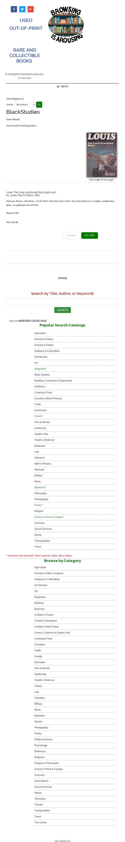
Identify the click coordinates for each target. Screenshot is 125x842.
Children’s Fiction (44, 615)
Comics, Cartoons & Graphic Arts (52, 632)
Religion (39, 511)
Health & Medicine (44, 440)
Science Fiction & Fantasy (48, 769)
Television (39, 798)
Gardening (40, 428)
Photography (41, 499)
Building (38, 603)
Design (38, 656)
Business (39, 609)
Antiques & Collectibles (47, 351)
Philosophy (40, 493)
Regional (39, 757)
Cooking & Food (43, 392)
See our (27, 321)
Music (37, 481)
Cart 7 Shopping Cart (62, 841)
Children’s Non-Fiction (46, 626)
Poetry (37, 733)
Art (36, 363)
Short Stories (41, 781)
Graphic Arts (41, 434)
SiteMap (62, 278)
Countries (39, 644)
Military (38, 475)
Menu (64, 86)
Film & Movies (42, 422)
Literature (39, 457)
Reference (40, 751)
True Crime (40, 822)
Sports (37, 535)
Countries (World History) (48, 398)
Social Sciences (43, 529)
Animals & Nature (44, 345)
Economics (40, 410)
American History (43, 339)
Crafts (37, 404)
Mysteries (39, 715)
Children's (39, 386)
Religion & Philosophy (46, 763)
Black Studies (41, 374)
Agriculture (40, 333)
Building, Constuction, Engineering (53, 380)
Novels (38, 721)
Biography (40, 597)
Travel (37, 546)
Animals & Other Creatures (48, 573)
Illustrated (39, 446)
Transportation (42, 540)
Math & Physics (42, 463)
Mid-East (39, 469)
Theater (38, 804)
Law (36, 452)
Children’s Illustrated (45, 620)
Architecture (40, 357)
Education (39, 662)
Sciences (39, 523)
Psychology (40, 745)
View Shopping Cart (15, 99)
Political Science (43, 739)
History (38, 686)
